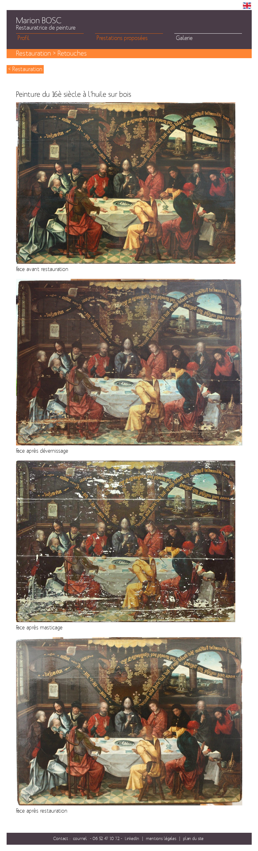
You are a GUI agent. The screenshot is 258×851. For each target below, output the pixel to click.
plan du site (193, 838)
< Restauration (25, 69)
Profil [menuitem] (24, 38)
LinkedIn (132, 838)
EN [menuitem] (247, 6)
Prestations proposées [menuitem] (122, 38)
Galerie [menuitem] (184, 38)
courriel (80, 838)
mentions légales (161, 838)
